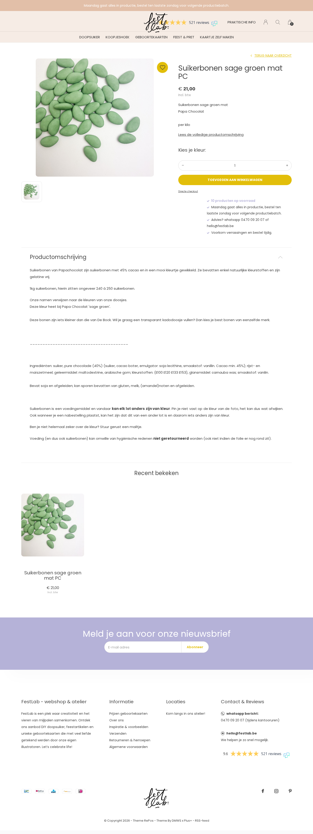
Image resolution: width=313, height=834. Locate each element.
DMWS (176, 820)
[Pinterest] (290, 791)
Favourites (162, 67)
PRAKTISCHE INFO (242, 22)
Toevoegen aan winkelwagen (235, 180)
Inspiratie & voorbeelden (128, 727)
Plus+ (188, 820)
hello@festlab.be (241, 733)
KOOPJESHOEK (117, 37)
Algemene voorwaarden (128, 747)
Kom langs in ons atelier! (185, 713)
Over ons (116, 720)
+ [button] (287, 165)
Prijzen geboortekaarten (128, 713)
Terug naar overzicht (273, 55)
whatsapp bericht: (242, 713)
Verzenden (117, 733)
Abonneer (195, 647)
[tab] (156, 257)
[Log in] (266, 22)
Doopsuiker (89, 37)
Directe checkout (188, 191)
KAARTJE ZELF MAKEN (217, 37)
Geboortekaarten (151, 37)
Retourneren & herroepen (129, 740)
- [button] (182, 165)
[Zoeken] (278, 22)
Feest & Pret (183, 37)
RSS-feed (202, 820)
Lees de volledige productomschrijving (211, 134)
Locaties (175, 701)
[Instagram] (276, 791)
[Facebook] (263, 791)
